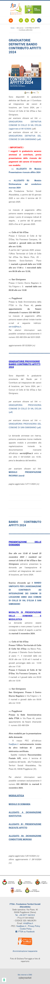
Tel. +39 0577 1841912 (25, 915)
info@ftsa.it (28, 923)
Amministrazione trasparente (25, 951)
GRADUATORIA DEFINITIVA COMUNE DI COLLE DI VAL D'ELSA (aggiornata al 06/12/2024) (25, 125)
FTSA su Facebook (26, 931)
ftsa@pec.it (13, 744)
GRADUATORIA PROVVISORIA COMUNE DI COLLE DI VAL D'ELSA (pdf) (25, 408)
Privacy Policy (34, 926)
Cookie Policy (26, 928)
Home (12, 28)
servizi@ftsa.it (15, 326)
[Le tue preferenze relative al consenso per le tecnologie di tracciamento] (4, 980)
